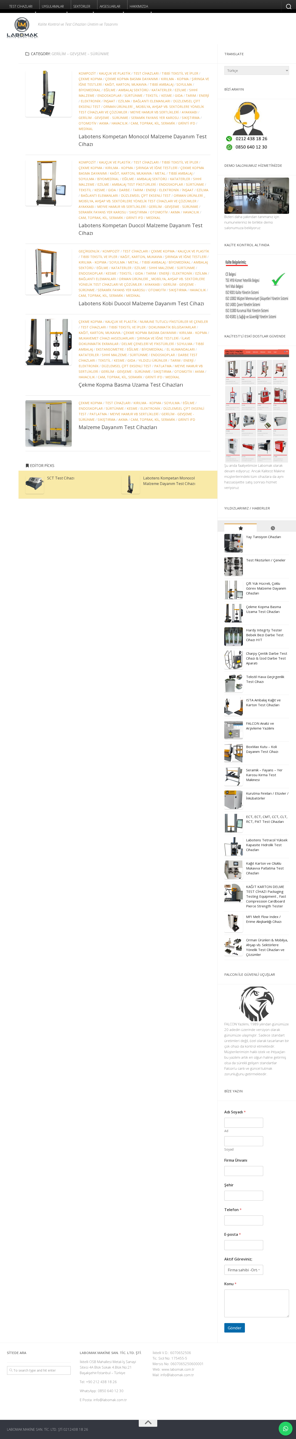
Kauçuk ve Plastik (114, 73)
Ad (226, 1131)
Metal (160, 173)
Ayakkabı (189, 112)
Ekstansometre (110, 349)
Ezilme (180, 90)
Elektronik (91, 101)
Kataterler (161, 90)
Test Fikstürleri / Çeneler (266, 560)
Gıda (179, 95)
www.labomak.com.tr (178, 1369)
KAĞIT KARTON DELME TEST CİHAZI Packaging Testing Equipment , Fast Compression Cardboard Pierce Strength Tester (266, 896)
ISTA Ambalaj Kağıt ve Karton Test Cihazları (263, 702)
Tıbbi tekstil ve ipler (180, 73)
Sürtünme (133, 95)
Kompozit (87, 73)
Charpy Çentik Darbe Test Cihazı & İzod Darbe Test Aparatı (266, 658)
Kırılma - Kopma (175, 79)
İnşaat (109, 101)
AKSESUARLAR (110, 6)
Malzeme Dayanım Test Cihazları (118, 427)
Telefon (233, 1210)
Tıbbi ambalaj (161, 84)
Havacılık (119, 123)
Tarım (191, 95)
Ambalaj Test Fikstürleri (134, 184)
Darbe (124, 190)
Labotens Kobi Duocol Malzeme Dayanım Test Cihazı (141, 303)
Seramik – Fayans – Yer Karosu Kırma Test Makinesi (264, 775)
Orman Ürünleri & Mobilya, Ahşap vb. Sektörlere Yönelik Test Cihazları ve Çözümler (267, 947)
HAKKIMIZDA (139, 6)
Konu (230, 1284)
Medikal (86, 129)
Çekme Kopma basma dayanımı (131, 79)
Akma (103, 123)
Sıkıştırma (191, 117)
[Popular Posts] (240, 528)
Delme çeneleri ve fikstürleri (147, 344)
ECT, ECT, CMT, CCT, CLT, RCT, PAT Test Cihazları (266, 819)
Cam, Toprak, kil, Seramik (153, 123)
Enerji (204, 95)
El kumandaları (180, 349)
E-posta (232, 1234)
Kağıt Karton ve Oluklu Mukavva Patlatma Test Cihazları (265, 868)
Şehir (229, 1185)
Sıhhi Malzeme (161, 268)
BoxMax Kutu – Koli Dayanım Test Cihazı (262, 749)
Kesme (166, 95)
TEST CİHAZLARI (20, 6)
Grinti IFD (186, 123)
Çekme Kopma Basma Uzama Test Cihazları (131, 384)
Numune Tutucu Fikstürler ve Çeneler (174, 321)
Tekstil (151, 95)
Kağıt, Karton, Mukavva (126, 84)
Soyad (229, 1149)
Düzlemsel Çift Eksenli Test (146, 195)
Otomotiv (87, 123)
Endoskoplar (109, 95)
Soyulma (184, 84)
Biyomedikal (90, 90)
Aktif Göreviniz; (238, 1259)
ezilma (124, 101)
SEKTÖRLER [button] (81, 6)
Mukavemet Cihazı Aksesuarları (106, 338)
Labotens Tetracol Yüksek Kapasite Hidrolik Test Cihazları (266, 845)
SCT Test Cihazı (60, 478)
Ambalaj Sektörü (133, 90)
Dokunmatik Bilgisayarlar (172, 327)
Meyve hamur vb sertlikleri (154, 112)
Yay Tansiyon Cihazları (263, 536)
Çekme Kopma (90, 79)
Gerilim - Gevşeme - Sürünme (103, 117)
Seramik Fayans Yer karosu (155, 117)
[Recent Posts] (273, 528)
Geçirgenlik (89, 251)
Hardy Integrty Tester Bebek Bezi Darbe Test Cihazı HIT (265, 635)
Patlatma (163, 366)
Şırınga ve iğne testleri (156, 168)
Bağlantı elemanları (151, 101)
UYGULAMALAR (53, 6)
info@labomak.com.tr (177, 1374)
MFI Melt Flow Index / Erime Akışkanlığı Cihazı (263, 919)
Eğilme (109, 90)
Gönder (234, 1327)
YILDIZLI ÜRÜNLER (152, 360)
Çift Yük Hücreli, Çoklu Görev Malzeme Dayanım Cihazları (266, 588)
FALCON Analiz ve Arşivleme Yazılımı (260, 725)
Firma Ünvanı (235, 1160)
